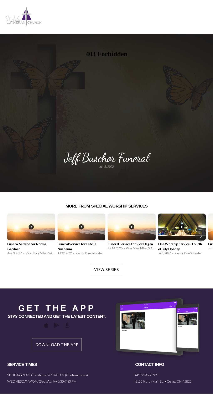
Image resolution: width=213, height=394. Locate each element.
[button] (201, 235)
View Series (106, 269)
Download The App (56, 344)
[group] (31, 236)
